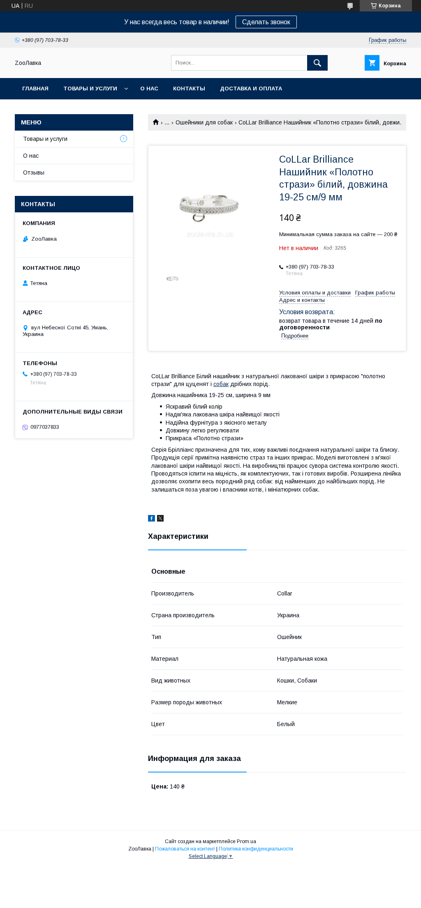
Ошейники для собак (204, 122)
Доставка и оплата (251, 88)
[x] (160, 519)
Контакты (189, 88)
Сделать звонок (266, 21)
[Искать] (317, 63)
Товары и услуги (90, 88)
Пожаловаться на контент (185, 849)
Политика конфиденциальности (256, 849)
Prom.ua (246, 841)
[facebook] (151, 519)
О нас (149, 88)
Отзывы (33, 172)
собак (221, 384)
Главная (35, 88)
